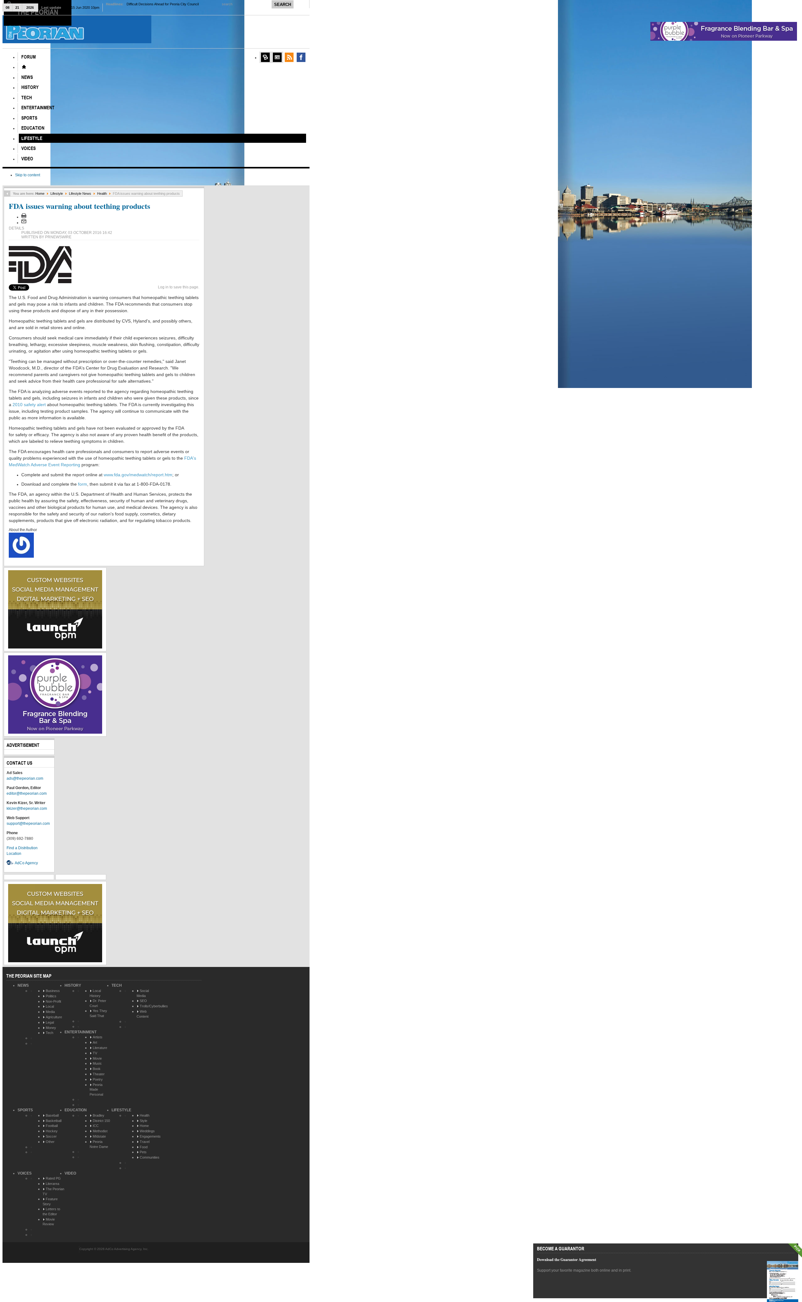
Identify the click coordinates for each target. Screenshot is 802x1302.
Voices (25, 1173)
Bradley (98, 1115)
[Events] (277, 57)
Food (144, 1147)
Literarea (52, 1184)
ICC (96, 1126)
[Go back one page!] (7, 193)
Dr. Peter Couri (98, 1003)
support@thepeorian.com (28, 823)
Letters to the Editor (51, 1211)
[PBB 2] (55, 732)
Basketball (53, 1121)
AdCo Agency (26, 863)
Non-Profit (53, 1001)
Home (39, 193)
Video (70, 1173)
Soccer (51, 1136)
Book (97, 1069)
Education (76, 1110)
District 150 (101, 1121)
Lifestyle (56, 193)
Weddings (147, 1131)
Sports (25, 1110)
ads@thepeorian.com (25, 778)
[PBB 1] (723, 39)
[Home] (23, 67)
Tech (49, 1033)
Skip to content (27, 175)
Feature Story (50, 1201)
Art (95, 1042)
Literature (100, 1048)
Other (50, 1142)
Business (53, 991)
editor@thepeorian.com (27, 793)
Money (51, 1028)
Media (50, 1012)
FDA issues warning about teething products (79, 205)
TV (95, 1053)
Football (52, 1126)
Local (50, 1006)
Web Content (142, 1014)
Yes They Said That (98, 1013)
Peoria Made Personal (96, 1089)
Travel (144, 1142)
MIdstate (99, 1136)
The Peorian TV (53, 1191)
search (227, 4)
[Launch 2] (55, 647)
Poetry (98, 1079)
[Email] (23, 222)
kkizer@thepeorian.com (27, 808)
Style (143, 1121)
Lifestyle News (80, 193)
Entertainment (80, 1032)
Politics (51, 996)
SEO (143, 1001)
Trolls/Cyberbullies (154, 1006)
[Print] (23, 217)
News (23, 985)
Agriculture (54, 1017)
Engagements (150, 1136)
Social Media (143, 993)
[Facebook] (301, 57)
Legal (50, 1022)
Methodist (100, 1131)
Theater (99, 1074)
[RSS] (289, 57)
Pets (143, 1152)
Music (97, 1063)
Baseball (52, 1115)
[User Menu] (265, 57)
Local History (95, 993)
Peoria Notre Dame (99, 1144)
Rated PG (53, 1178)
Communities (149, 1157)
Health (102, 193)
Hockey (52, 1131)
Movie (97, 1058)
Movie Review (49, 1221)
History (73, 985)
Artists (97, 1037)
